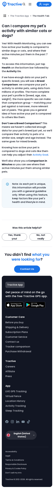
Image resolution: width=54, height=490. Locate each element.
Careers (10, 366)
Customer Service (16, 337)
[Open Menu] (30, 4)
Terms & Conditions (14, 460)
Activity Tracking (15, 406)
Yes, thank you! (14, 236)
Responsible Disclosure (16, 464)
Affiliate (10, 371)
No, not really (40, 236)
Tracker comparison (17, 346)
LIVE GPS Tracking (16, 391)
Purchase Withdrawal (18, 351)
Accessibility (11, 451)
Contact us (12, 341)
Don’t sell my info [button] (13, 472)
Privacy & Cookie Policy (15, 468)
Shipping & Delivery (17, 327)
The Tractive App (19, 15)
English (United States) (22, 435)
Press (8, 376)
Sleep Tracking (14, 410)
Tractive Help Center (5, 16)
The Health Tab (41, 15)
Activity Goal (40, 154)
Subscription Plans (16, 332)
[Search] (24, 4)
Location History (15, 401)
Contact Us (27, 269)
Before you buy (14, 322)
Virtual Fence (13, 396)
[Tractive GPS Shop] (12, 4)
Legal (7, 455)
